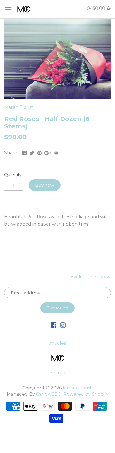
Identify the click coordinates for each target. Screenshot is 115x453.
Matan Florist (18, 107)
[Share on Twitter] (32, 152)
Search (57, 372)
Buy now (44, 185)
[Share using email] (56, 152)
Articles (57, 343)
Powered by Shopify (86, 394)
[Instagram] (63, 325)
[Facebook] (53, 325)
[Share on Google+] (47, 152)
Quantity (12, 175)
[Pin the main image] (39, 152)
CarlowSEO (48, 394)
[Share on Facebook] (24, 152)
